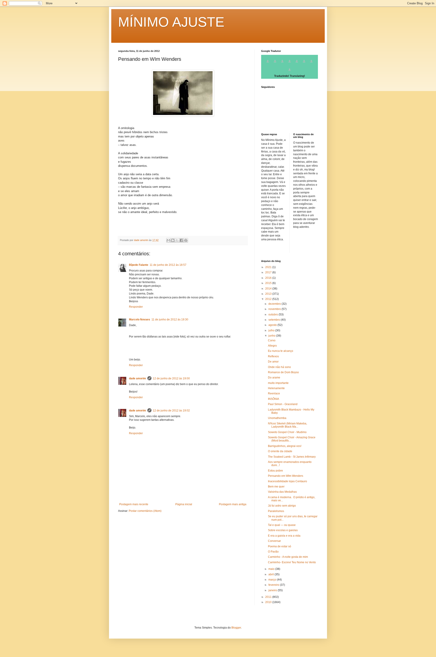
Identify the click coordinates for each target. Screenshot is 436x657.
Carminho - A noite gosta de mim (288, 556)
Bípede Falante (138, 264)
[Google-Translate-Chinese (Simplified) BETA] (267, 63)
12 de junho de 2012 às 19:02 (171, 410)
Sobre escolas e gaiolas (283, 530)
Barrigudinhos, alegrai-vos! (284, 446)
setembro (274, 319)
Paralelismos (276, 511)
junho (272, 335)
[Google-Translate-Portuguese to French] (275, 63)
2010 (268, 602)
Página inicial (183, 504)
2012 (268, 299)
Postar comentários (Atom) (145, 510)
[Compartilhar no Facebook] (181, 240)
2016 (268, 277)
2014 (268, 288)
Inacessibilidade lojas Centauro (287, 481)
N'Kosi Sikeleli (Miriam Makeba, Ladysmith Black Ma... (287, 425)
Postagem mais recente (133, 504)
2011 (268, 597)
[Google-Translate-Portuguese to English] (304, 63)
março (272, 579)
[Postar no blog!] (173, 240)
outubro (273, 314)
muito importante (278, 383)
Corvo (271, 340)
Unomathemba (277, 418)
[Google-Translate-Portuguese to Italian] (289, 63)
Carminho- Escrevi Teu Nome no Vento (292, 562)
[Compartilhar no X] (177, 240)
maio (271, 569)
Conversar (274, 541)
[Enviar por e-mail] (168, 240)
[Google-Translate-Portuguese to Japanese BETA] (296, 63)
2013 (268, 293)
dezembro (275, 303)
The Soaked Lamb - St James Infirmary (292, 456)
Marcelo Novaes (139, 319)
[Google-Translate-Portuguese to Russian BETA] (311, 63)
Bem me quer (276, 486)
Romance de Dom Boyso (283, 372)
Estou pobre (275, 470)
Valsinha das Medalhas (282, 491)
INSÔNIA (273, 399)
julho (271, 330)
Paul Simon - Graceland (282, 404)
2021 (268, 267)
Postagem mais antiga (232, 504)
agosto (272, 325)
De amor (273, 361)
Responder (136, 306)
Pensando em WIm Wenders (285, 475)
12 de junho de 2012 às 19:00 (171, 378)
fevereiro (274, 584)
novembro (275, 309)
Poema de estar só (279, 546)
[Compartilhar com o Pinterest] (185, 240)
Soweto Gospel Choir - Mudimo (287, 432)
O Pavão (273, 551)
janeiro (273, 590)
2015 (268, 283)
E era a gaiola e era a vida (284, 535)
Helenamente (276, 388)
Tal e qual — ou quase (282, 525)
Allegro (272, 345)
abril (271, 574)
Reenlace (274, 393)
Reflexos (273, 356)
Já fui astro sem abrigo (282, 505)
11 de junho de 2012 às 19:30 (169, 319)
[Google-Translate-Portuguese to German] (282, 63)
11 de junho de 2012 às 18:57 (168, 264)
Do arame (274, 377)
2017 (268, 272)
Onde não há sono (279, 367)
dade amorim (137, 378)
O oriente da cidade (280, 451)
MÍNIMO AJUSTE (171, 22)
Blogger (236, 627)
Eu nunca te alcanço (280, 351)
